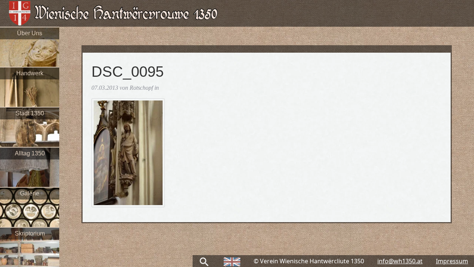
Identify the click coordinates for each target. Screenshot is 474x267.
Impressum (452, 261)
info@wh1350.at (400, 261)
